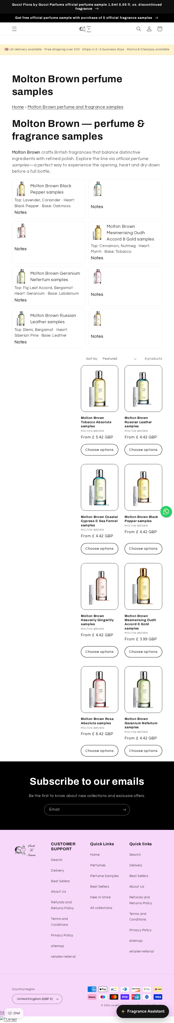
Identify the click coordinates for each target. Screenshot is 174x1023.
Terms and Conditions (59, 921)
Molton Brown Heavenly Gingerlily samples (97, 620)
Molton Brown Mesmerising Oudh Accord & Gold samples (140, 622)
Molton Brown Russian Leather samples (138, 422)
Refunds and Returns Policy (62, 905)
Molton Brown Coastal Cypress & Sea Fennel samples (99, 521)
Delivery (57, 870)
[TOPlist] (8, 1020)
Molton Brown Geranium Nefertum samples (141, 723)
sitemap (57, 946)
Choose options (99, 450)
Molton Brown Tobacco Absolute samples (96, 422)
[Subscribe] (124, 809)
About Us (58, 891)
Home (18, 107)
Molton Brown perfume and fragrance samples (75, 107)
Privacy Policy (62, 935)
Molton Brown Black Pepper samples (141, 519)
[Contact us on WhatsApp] (166, 511)
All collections (101, 908)
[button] (14, 29)
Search (57, 860)
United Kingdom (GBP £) (35, 999)
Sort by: (92, 358)
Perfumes (98, 865)
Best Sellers (60, 881)
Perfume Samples (104, 876)
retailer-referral (63, 956)
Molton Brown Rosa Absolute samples (97, 721)
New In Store (100, 897)
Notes (20, 212)
